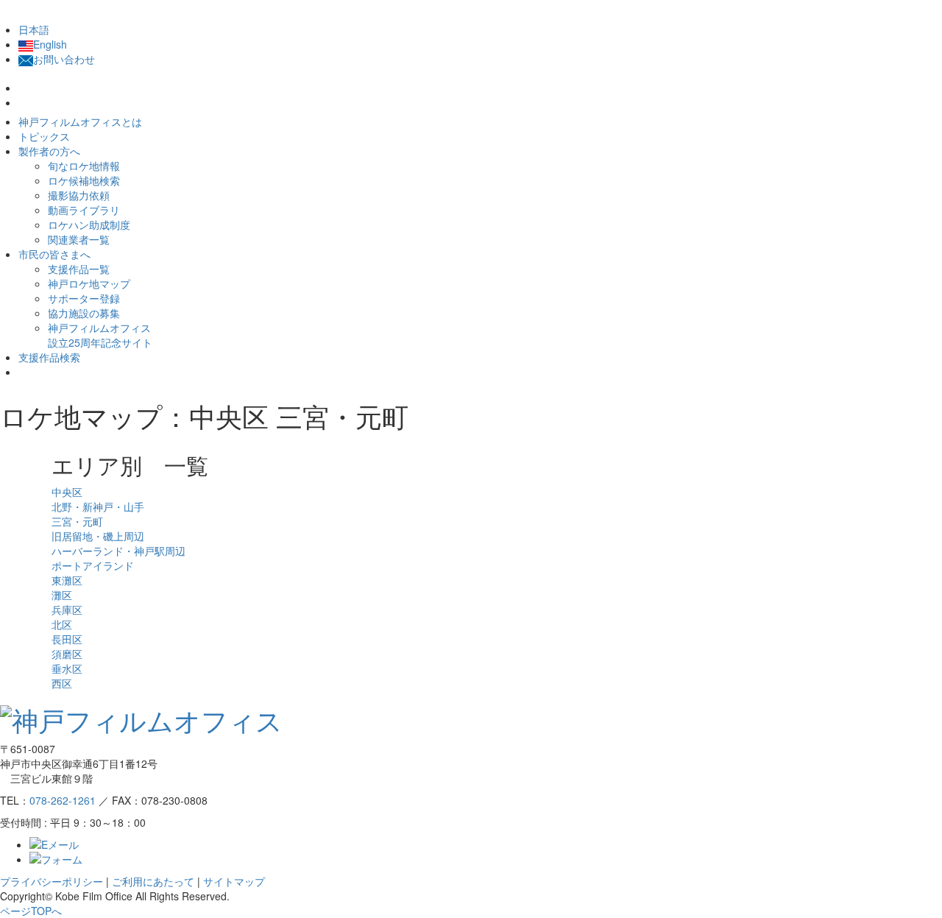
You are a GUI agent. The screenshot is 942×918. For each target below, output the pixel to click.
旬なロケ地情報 (84, 165)
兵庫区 (67, 609)
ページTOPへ (31, 910)
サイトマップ (234, 881)
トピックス (44, 136)
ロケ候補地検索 (84, 180)
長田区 (67, 639)
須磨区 (67, 653)
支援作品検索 (49, 357)
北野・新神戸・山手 (98, 506)
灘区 (62, 594)
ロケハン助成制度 (89, 224)
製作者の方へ (49, 151)
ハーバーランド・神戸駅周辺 (118, 550)
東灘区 (67, 580)
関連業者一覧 (79, 239)
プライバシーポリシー (51, 881)
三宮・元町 (77, 521)
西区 (62, 683)
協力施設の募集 (84, 313)
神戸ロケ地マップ (89, 283)
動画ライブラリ (84, 209)
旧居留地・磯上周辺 (98, 536)
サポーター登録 (84, 298)
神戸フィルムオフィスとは (80, 121)
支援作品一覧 (79, 268)
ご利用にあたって (153, 881)
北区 (62, 624)
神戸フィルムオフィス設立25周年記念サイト (100, 335)
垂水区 (67, 668)
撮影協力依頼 (79, 195)
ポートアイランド (93, 565)
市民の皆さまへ (54, 254)
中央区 (67, 491)
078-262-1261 (62, 800)
